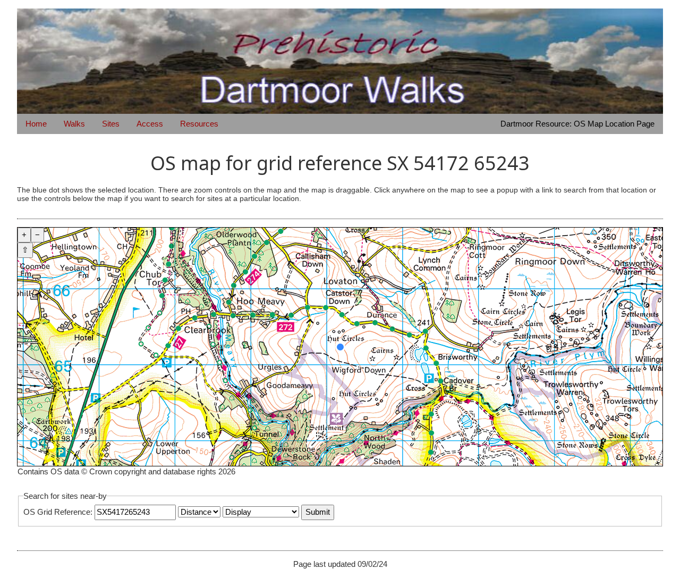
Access (150, 123)
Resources (199, 123)
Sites (111, 123)
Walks (74, 123)
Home (36, 123)
